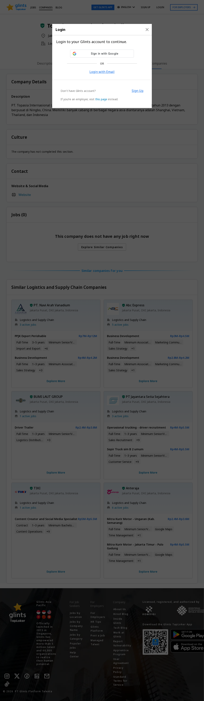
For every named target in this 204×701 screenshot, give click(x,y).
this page (101, 99)
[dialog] (102, 66)
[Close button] (147, 29)
